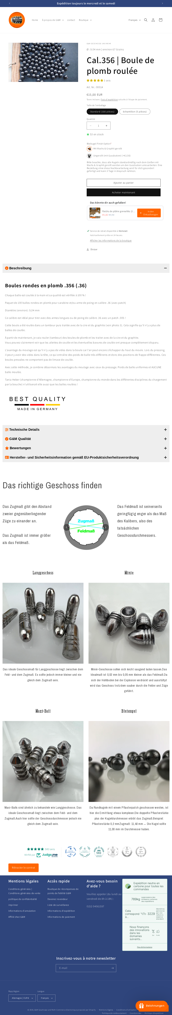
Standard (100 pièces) (102, 111)
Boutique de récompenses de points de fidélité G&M (63, 891)
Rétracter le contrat (23, 867)
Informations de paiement (61, 916)
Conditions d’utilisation (126, 1010)
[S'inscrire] (112, 968)
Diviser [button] (94, 249)
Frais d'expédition (109, 99)
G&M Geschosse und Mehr (45, 1010)
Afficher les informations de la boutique (111, 240)
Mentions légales (106, 1010)
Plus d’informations (144, 947)
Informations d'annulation (22, 910)
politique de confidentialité (22, 899)
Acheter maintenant (123, 192)
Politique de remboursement (114, 1013)
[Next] (105, 527)
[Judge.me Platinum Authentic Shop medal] (84, 851)
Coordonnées (135, 1013)
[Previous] (66, 527)
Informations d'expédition (61, 910)
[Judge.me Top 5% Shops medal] (127, 851)
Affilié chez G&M (16, 916)
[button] (52, 19)
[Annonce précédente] (9, 3)
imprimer (13, 904)
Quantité (91, 119)
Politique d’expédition (154, 1013)
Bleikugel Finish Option (99, 143)
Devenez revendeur (58, 899)
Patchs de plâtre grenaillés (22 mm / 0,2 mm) (118, 211)
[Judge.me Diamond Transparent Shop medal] (70, 851)
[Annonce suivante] (162, 3)
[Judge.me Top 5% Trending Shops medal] (141, 851)
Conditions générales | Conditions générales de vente (24, 891)
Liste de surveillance (58, 904)
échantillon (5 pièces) (135, 111)
